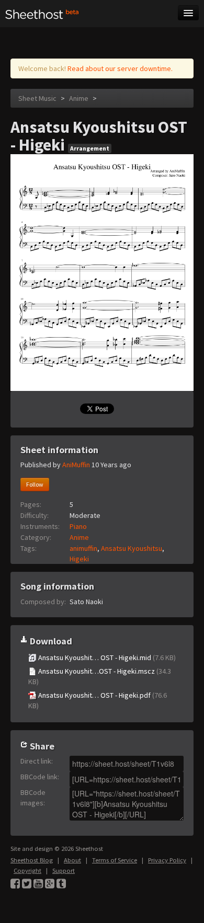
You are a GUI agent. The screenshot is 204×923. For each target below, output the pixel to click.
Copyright (27, 870)
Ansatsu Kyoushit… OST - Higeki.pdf (97, 700)
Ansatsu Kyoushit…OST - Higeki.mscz (99, 676)
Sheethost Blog (31, 860)
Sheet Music (37, 98)
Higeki (79, 558)
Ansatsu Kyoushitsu (131, 548)
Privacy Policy (167, 860)
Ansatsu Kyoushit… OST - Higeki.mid (106, 657)
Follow (34, 484)
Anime (78, 98)
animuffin (83, 548)
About (72, 860)
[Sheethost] (42, 14)
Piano (78, 526)
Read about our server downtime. (120, 68)
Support (63, 870)
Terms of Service (114, 860)
